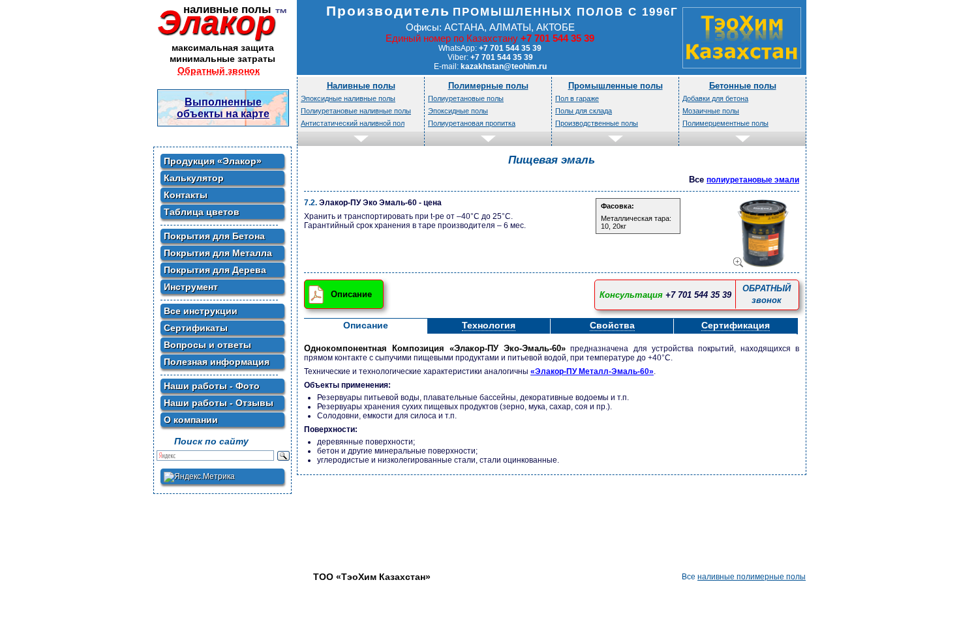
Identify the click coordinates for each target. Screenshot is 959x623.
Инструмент (191, 287)
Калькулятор (194, 178)
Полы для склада (583, 111)
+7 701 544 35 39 (698, 295)
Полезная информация (216, 361)
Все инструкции (200, 311)
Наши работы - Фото (212, 386)
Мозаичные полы (710, 111)
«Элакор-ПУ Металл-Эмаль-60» (592, 371)
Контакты (185, 195)
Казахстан (741, 37)
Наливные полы (361, 86)
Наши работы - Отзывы (218, 403)
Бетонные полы (742, 86)
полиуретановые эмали (753, 179)
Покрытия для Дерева (215, 270)
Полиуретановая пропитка (471, 123)
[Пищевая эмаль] (764, 233)
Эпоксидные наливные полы (348, 98)
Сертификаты (196, 328)
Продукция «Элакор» (213, 161)
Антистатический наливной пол (352, 123)
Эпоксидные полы (458, 111)
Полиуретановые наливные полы (356, 111)
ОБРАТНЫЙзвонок (766, 294)
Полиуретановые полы (466, 98)
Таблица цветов (201, 212)
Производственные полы (596, 123)
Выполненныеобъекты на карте (223, 107)
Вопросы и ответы (207, 345)
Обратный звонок (218, 70)
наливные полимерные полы (751, 576)
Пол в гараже (577, 98)
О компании (191, 419)
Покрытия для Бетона (214, 236)
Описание (351, 294)
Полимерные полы (488, 86)
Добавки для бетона (715, 98)
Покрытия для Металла (218, 253)
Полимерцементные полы (725, 123)
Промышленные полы (615, 86)
